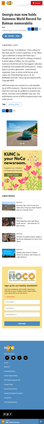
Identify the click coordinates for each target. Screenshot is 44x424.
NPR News (19, 202)
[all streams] (41, 421)
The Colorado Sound (10, 402)
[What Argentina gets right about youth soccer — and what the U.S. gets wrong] (8, 221)
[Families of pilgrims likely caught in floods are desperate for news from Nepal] (8, 237)
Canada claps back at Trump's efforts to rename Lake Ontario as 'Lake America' (28, 255)
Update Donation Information (13, 393)
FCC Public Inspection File (12, 380)
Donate (37, 3)
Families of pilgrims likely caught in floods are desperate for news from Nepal (29, 239)
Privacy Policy (8, 384)
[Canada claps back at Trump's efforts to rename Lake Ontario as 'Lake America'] (8, 253)
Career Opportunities (11, 375)
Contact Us (7, 398)
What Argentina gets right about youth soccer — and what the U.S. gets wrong (28, 223)
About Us (7, 367)
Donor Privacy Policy (10, 389)
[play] (3, 421)
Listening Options (9, 371)
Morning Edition (14, 104)
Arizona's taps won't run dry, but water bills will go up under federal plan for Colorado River (28, 207)
